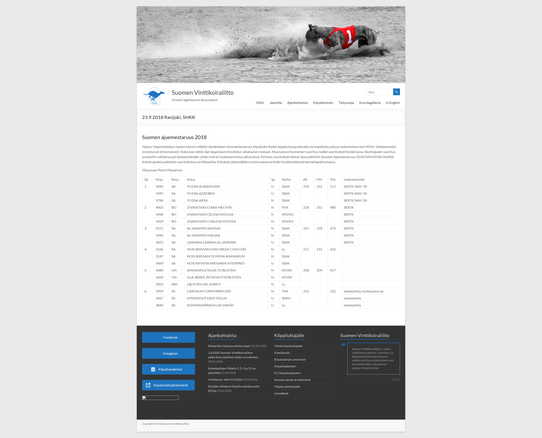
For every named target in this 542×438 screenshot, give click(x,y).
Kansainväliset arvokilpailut (292, 380)
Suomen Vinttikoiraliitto (203, 92)
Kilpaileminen (323, 103)
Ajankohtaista (297, 103)
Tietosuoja (346, 103)
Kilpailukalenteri (285, 366)
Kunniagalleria (369, 103)
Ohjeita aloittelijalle (287, 386)
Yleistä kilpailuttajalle (288, 346)
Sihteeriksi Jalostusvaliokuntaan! (229, 346)
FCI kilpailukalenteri (287, 373)
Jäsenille (276, 103)
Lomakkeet (281, 393)
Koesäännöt (282, 352)
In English (393, 103)
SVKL (260, 103)
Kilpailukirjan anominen (290, 359)
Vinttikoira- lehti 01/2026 (225, 379)
